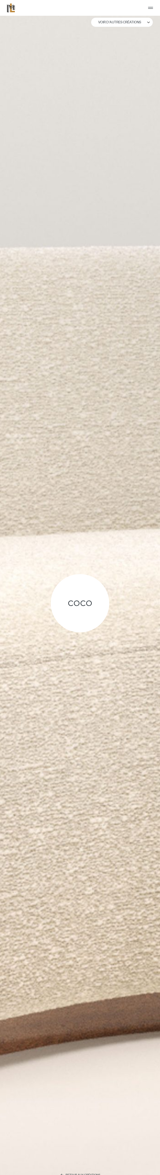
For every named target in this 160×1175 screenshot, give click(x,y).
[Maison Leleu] (11, 7)
